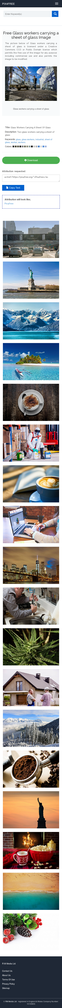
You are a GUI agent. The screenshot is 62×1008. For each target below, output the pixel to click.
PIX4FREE (8, 3)
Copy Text (14, 187)
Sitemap (6, 988)
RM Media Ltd (11, 1001)
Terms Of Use (8, 979)
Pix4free (9, 203)
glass (18, 139)
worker (14, 142)
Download (32, 160)
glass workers (28, 139)
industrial (39, 139)
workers (21, 142)
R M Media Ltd (9, 963)
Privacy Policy (8, 983)
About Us (6, 975)
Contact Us (7, 970)
